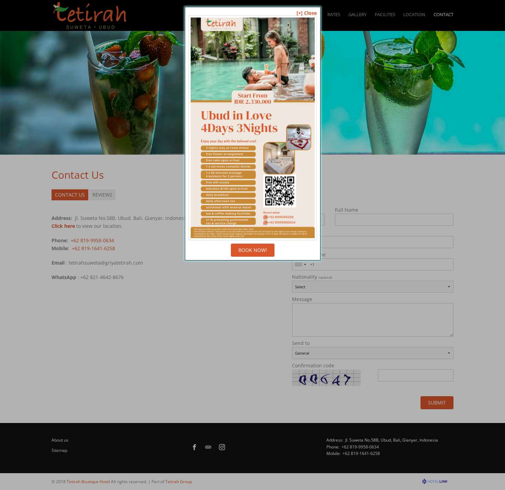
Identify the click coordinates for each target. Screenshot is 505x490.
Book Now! (252, 250)
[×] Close (306, 13)
